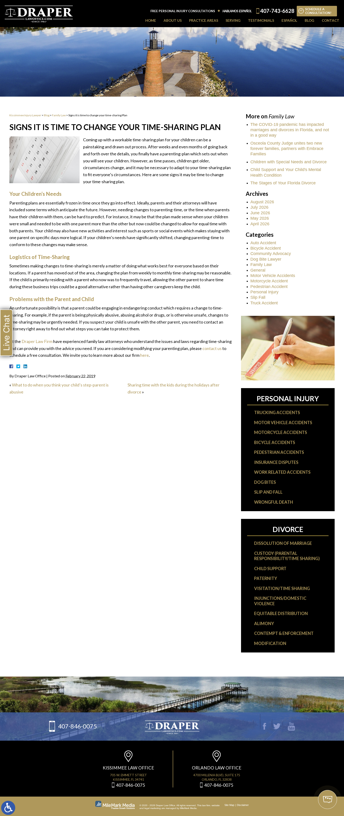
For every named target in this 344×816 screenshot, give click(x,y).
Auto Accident (263, 242)
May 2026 (259, 218)
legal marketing (152, 808)
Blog (309, 20)
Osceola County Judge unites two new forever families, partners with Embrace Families (286, 149)
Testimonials (261, 20)
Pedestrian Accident (269, 286)
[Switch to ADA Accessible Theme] (8, 808)
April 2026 (259, 224)
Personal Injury (264, 292)
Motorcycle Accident (269, 281)
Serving (233, 20)
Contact (330, 20)
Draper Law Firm (37, 341)
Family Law (59, 115)
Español (289, 20)
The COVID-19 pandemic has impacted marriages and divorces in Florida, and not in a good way (289, 130)
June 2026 (260, 213)
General (257, 270)
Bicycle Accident (265, 248)
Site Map (229, 805)
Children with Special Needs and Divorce (288, 162)
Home (150, 20)
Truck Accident (264, 303)
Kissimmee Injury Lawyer (25, 115)
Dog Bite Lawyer (265, 259)
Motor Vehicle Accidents (272, 275)
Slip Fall (257, 297)
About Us (173, 20)
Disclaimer (243, 805)
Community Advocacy (270, 253)
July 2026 (259, 207)
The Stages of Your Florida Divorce (283, 183)
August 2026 (262, 202)
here (144, 355)
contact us (212, 348)
